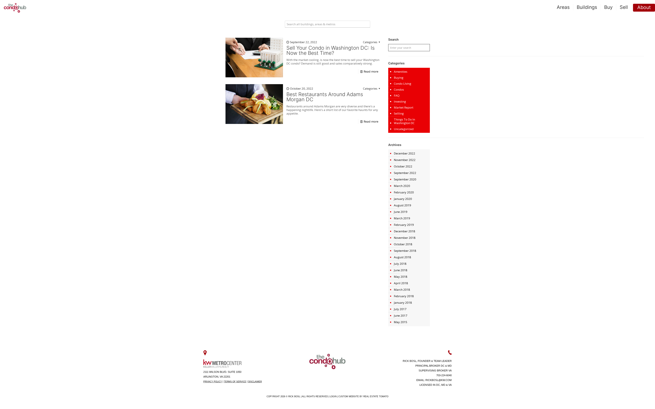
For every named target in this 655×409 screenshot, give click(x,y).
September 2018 (405, 251)
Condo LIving (402, 84)
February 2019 (404, 225)
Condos (399, 89)
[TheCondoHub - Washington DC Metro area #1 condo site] (15, 7)
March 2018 (402, 290)
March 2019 (402, 218)
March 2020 (402, 186)
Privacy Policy (212, 381)
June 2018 (400, 270)
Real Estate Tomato (375, 396)
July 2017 (400, 309)
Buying (398, 78)
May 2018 (400, 277)
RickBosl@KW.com (438, 380)
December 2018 (404, 231)
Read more (371, 71)
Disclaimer (255, 381)
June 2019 (400, 212)
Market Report (403, 107)
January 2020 (403, 199)
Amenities (400, 72)
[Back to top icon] (638, 402)
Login (333, 396)
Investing (400, 101)
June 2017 (400, 316)
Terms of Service (235, 381)
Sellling (399, 113)
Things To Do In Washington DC (404, 121)
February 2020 (404, 192)
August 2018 (402, 257)
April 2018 (401, 283)
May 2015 (400, 322)
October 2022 (403, 166)
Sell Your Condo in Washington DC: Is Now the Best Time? (330, 50)
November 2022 (405, 160)
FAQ (396, 95)
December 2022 (404, 153)
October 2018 (403, 244)
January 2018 (403, 303)
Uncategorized (404, 129)
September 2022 (405, 173)
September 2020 (405, 179)
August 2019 (402, 205)
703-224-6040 (444, 375)
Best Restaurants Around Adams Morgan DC (324, 96)
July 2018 (400, 264)
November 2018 (405, 238)
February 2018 (404, 296)
